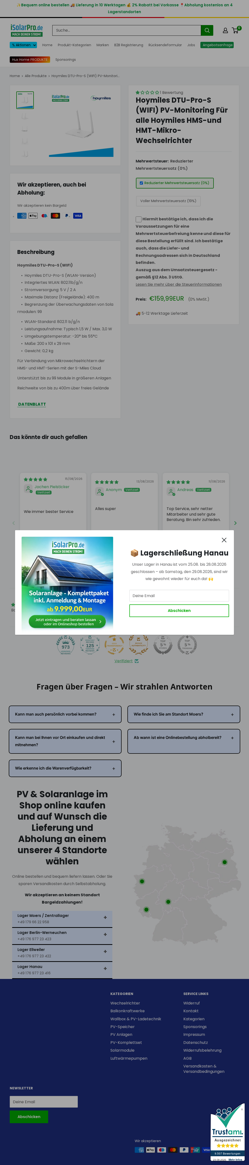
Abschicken (179, 610)
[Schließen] (224, 539)
